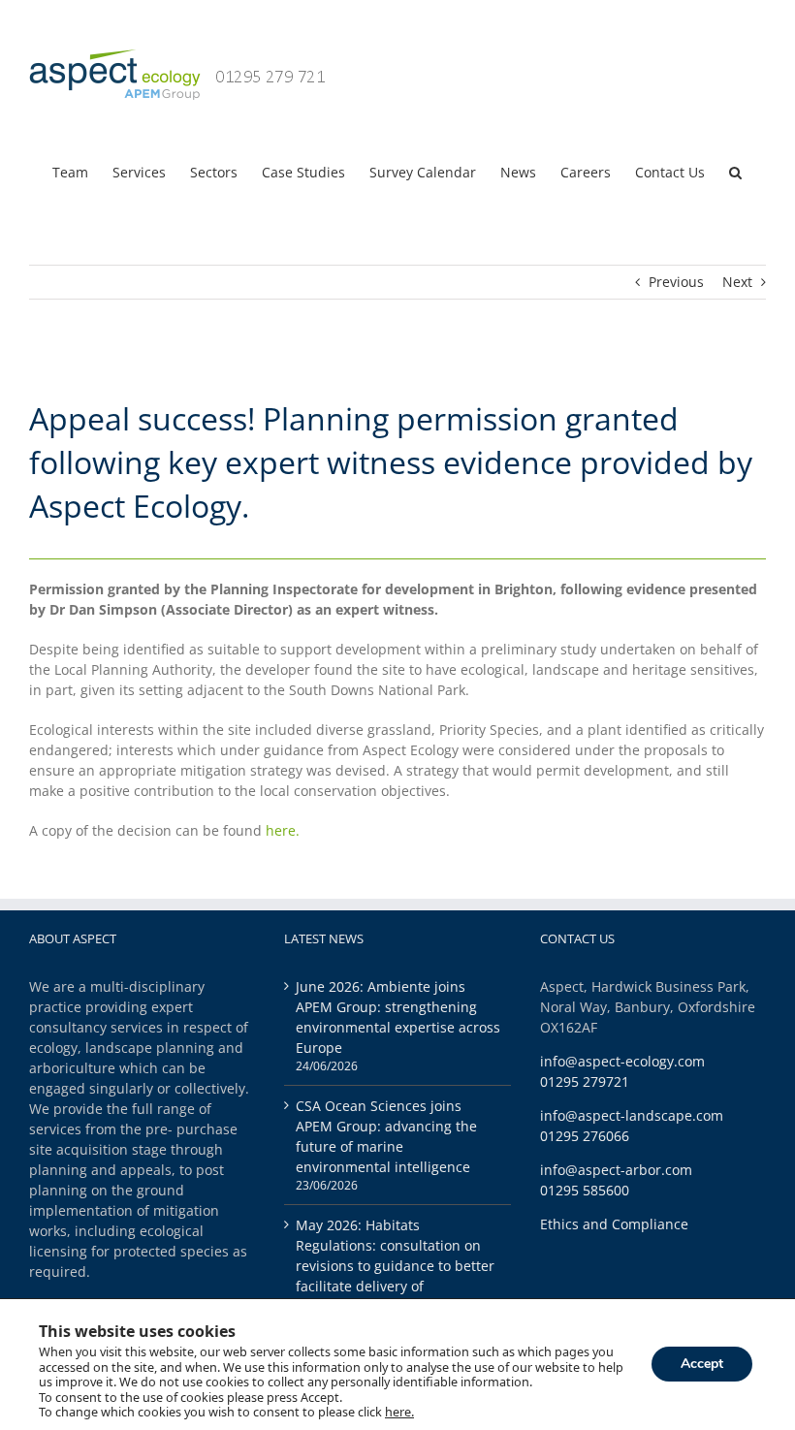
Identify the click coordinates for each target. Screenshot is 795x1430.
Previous (676, 281)
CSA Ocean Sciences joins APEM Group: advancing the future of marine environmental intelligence (386, 1136)
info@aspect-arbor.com (616, 1169)
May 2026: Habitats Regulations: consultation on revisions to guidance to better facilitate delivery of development (395, 1266)
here (281, 830)
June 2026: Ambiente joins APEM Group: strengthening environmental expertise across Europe (398, 1017)
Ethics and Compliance (614, 1224)
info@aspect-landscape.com (631, 1115)
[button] (735, 170)
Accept (702, 1364)
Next (737, 281)
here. (399, 1412)
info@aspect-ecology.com (622, 1061)
